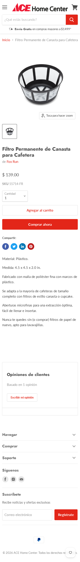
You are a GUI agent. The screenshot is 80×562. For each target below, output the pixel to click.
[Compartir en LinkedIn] (22, 246)
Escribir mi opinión (22, 397)
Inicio (6, 40)
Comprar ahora (40, 224)
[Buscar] (72, 20)
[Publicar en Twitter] (14, 246)
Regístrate (66, 514)
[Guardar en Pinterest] (31, 246)
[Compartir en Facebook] (5, 246)
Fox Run (12, 162)
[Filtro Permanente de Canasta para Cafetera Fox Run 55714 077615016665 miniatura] (9, 131)
